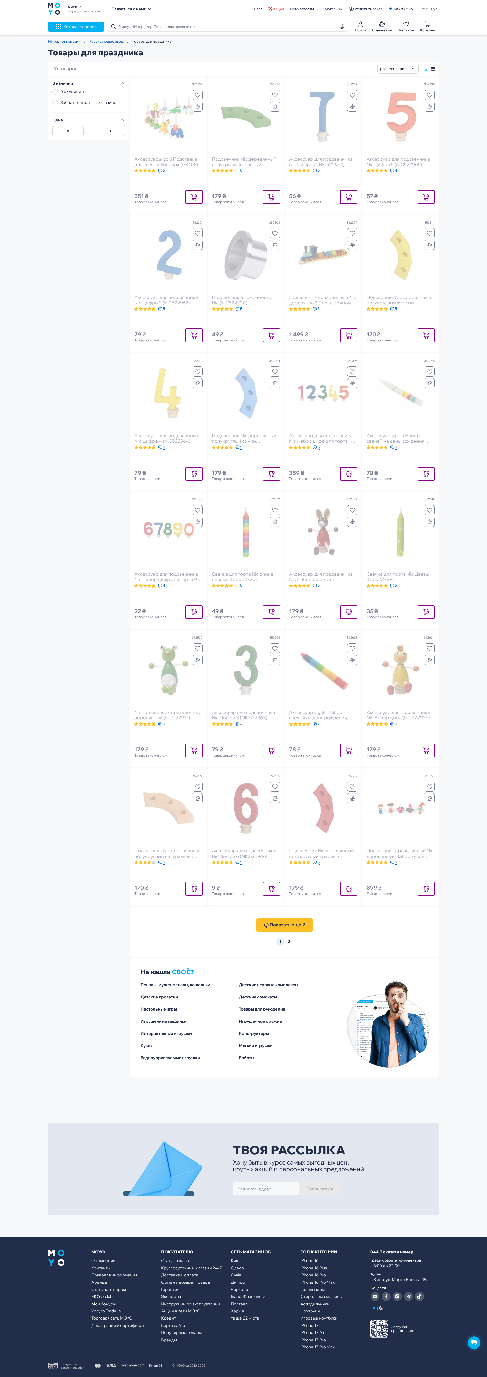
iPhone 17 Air (313, 1332)
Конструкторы (254, 1033)
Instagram (397, 1296)
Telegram (408, 1296)
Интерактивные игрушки (166, 1033)
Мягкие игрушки (256, 1045)
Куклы (147, 1045)
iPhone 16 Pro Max (318, 1282)
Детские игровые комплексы (268, 984)
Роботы (246, 1057)
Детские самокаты (258, 996)
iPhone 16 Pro (313, 1274)
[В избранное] (198, 95)
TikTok (419, 1296)
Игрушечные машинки (164, 1021)
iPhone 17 (310, 1325)
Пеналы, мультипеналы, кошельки (175, 984)
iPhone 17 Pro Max (318, 1346)
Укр (425, 9)
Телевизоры (313, 1289)
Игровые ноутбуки (319, 1318)
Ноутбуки (310, 1310)
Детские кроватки (159, 996)
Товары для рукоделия (262, 1009)
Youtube (374, 1296)
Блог (258, 9)
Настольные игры (159, 1009)
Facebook (386, 1296)
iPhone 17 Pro (313, 1339)
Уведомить (194, 197)
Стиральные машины (321, 1296)
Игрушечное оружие (260, 1021)
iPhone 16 (310, 1260)
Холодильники (315, 1303)
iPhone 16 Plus (314, 1267)
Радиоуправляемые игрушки (170, 1057)
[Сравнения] (198, 107)
